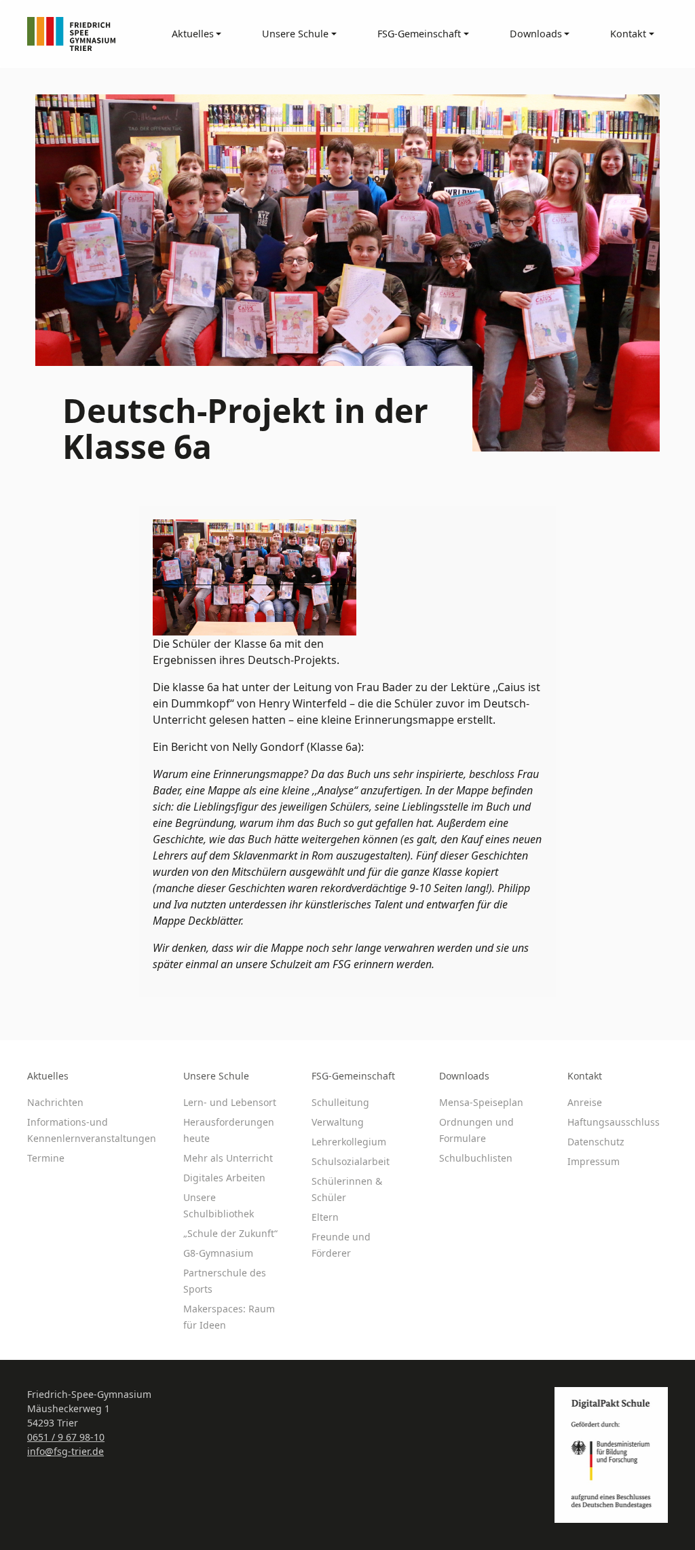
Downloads (464, 1075)
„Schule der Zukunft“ (230, 1233)
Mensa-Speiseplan (481, 1102)
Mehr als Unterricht (228, 1157)
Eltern (325, 1217)
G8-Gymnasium (218, 1253)
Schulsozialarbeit (351, 1161)
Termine (45, 1157)
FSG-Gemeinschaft (353, 1075)
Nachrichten (55, 1102)
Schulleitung (340, 1102)
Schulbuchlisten (475, 1157)
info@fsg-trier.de (65, 1451)
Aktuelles (48, 1075)
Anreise (584, 1102)
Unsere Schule (216, 1075)
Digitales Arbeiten (224, 1177)
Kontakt (584, 1075)
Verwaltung (338, 1121)
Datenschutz (595, 1141)
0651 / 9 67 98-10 (66, 1437)
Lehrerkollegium (349, 1141)
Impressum (593, 1161)
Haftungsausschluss (613, 1121)
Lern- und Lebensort (229, 1102)
